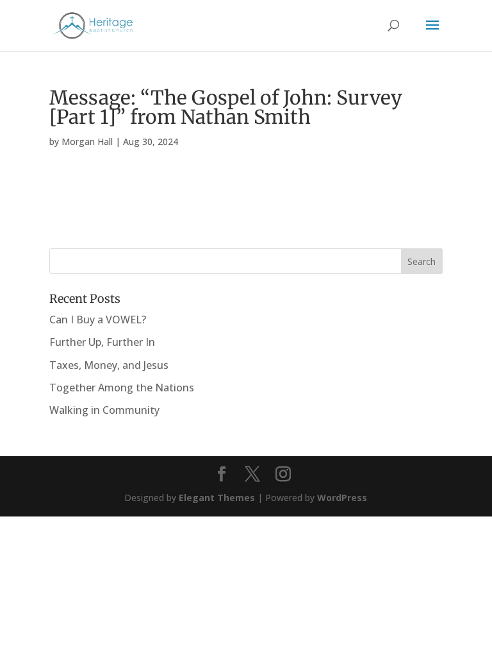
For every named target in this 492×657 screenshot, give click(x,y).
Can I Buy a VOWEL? (97, 319)
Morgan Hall (87, 141)
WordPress (342, 497)
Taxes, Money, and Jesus (108, 365)
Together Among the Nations (121, 387)
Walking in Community (104, 410)
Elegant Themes (217, 497)
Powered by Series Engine (395, 208)
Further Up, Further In (102, 342)
